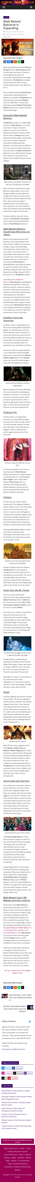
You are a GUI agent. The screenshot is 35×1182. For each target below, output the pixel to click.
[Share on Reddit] (15, 61)
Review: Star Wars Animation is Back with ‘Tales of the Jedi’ (14, 1008)
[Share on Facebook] (11, 61)
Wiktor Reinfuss (20, 32)
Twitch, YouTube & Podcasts (17, 1164)
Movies (28, 1158)
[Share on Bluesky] (8, 61)
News (8, 1161)
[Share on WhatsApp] (19, 61)
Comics (28, 1148)
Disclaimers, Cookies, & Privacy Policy (17, 1167)
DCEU (8, 34)
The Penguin (21, 34)
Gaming (7, 1158)
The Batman (14, 34)
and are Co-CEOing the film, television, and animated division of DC (17, 930)
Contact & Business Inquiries (17, 1151)
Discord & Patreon (10, 1155)
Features (6, 17)
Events (21, 1155)
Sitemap (17, 1170)
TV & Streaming (23, 1161)
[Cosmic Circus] (17, 1)
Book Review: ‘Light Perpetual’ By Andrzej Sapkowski (20, 997)
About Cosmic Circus (11, 1148)
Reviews (14, 1161)
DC (5, 34)
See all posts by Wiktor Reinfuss (13, 1049)
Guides (13, 1158)
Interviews (21, 1158)
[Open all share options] (4, 61)
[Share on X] (22, 61)
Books (22, 1148)
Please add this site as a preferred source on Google (17, 1141)
